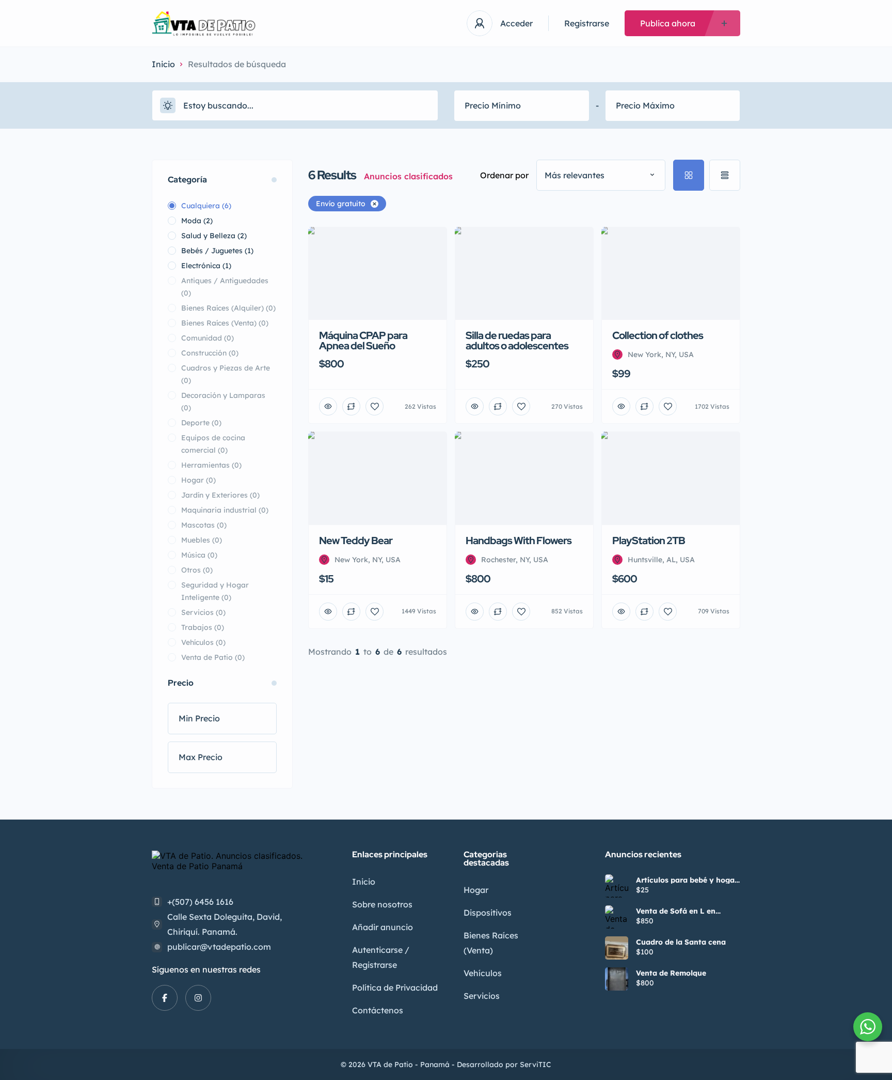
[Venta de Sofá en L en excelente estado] (616, 917)
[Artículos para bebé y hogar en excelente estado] (616, 886)
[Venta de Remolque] (616, 979)
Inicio (163, 64)
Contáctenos (377, 1010)
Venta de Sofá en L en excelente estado (675, 911)
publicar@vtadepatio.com (219, 947)
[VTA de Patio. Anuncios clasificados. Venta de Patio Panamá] (206, 23)
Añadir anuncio (382, 927)
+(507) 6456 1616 (200, 902)
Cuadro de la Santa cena (681, 942)
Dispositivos (488, 912)
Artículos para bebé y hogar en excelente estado (687, 880)
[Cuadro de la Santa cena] (616, 948)
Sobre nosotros (382, 904)
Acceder (516, 23)
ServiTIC (535, 1064)
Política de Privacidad (395, 987)
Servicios (482, 996)
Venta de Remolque (671, 973)
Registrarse (586, 23)
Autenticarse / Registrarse (380, 957)
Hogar (476, 890)
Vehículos (483, 973)
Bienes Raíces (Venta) (491, 942)
